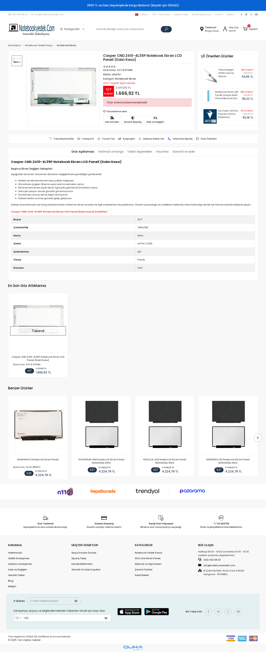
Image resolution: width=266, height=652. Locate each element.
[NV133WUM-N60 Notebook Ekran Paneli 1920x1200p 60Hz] (101, 426)
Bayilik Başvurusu (201, 14)
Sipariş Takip (181, 14)
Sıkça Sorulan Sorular (83, 552)
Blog (10, 580)
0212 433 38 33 (212, 559)
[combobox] (18, 618)
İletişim (230, 14)
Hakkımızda (15, 552)
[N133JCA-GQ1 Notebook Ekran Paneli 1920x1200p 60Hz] (165, 426)
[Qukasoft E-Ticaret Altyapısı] (133, 648)
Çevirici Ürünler (144, 569)
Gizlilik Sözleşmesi (18, 558)
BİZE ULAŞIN (206, 545)
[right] (258, 438)
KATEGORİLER (144, 545)
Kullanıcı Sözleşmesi (20, 564)
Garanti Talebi (16, 575)
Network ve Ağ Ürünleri (148, 564)
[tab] (82, 152)
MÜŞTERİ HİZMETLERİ (84, 545)
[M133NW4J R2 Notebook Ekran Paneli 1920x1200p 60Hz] (228, 426)
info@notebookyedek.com (219, 565)
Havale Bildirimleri (81, 564)
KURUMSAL (15, 545)
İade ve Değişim (17, 569)
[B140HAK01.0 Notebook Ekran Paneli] (38, 426)
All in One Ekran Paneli (148, 558)
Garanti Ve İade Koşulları (85, 569)
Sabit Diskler (142, 575)
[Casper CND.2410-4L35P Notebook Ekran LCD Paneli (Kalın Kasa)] (38, 324)
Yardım (219, 14)
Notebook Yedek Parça (148, 552)
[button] (250, 29)
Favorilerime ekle (116, 111)
